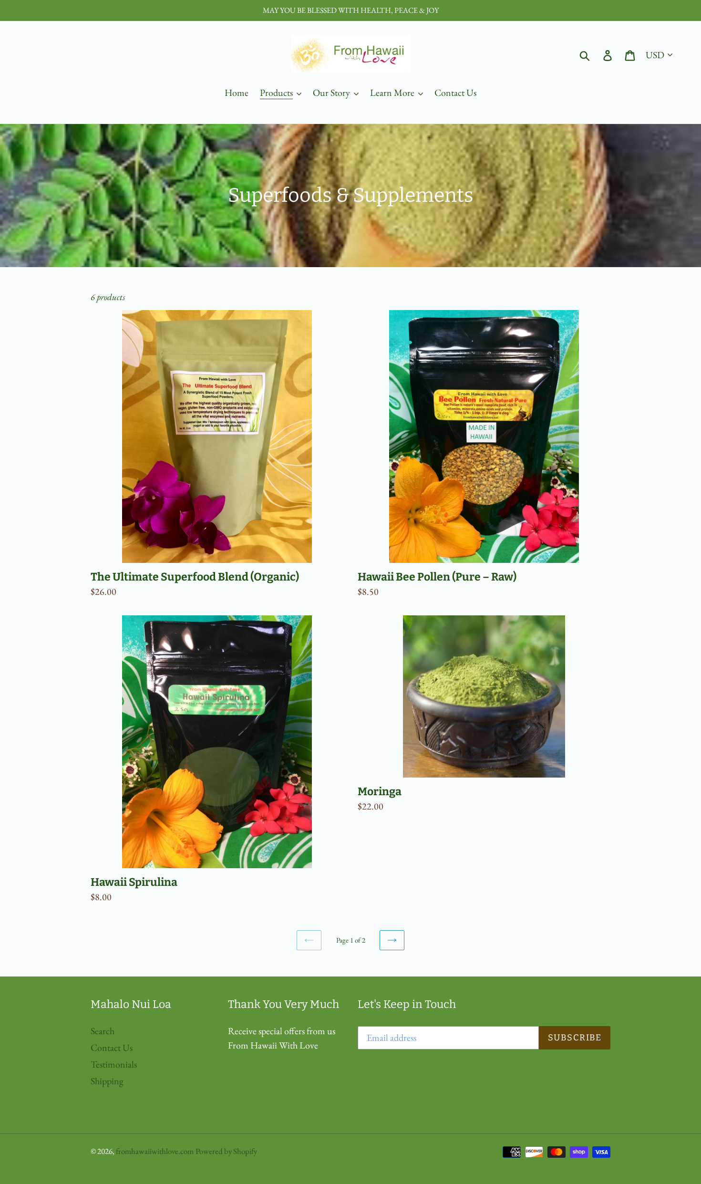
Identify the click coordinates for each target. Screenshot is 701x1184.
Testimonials (114, 1064)
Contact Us (112, 1047)
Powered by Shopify (226, 1151)
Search (102, 1031)
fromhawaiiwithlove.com (155, 1151)
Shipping (107, 1081)
